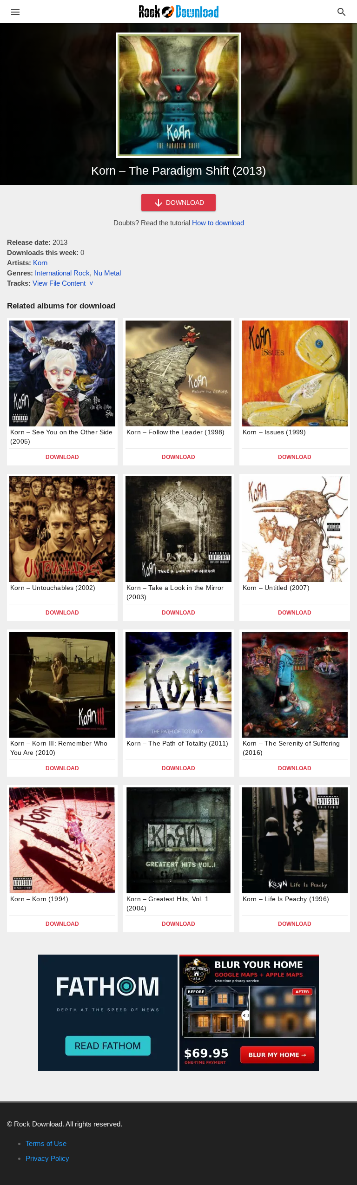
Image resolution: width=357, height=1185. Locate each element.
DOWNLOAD (184, 202)
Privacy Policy (47, 1158)
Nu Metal (107, 273)
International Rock (62, 273)
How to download (218, 223)
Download (62, 457)
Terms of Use (46, 1143)
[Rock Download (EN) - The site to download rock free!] (178, 11)
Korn (40, 263)
